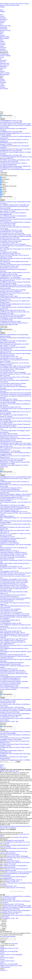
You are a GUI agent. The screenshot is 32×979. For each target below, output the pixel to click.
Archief (17, 5)
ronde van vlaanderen (10, 828)
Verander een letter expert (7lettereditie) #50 (14, 587)
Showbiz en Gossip (5, 25)
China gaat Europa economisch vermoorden (14, 681)
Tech (1, 24)
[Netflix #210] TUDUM (9, 571)
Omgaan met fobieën (8, 540)
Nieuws (21, 3)
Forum (2, 3)
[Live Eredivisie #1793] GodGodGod (12, 574)
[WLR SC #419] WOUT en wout (11, 566)
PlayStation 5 (3, 66)
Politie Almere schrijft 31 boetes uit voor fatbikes (15, 285)
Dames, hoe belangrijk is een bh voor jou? (13, 579)
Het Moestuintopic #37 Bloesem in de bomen (14, 634)
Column (4, 189)
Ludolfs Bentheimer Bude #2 (10, 620)
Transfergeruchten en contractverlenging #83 (14, 615)
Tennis (2, 46)
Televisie (2, 35)
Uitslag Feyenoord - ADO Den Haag (12, 233)
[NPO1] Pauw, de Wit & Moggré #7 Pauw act (15, 508)
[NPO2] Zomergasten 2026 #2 (11, 488)
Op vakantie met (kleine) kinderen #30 (13, 654)
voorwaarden (14, 943)
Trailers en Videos (5, 73)
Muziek (2, 32)
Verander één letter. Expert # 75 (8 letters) (13, 585)
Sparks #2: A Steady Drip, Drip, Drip (12, 670)
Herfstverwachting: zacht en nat (10, 253)
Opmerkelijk (3, 27)
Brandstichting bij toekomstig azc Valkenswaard (15, 166)
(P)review (4, 191)
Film (1, 33)
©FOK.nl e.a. (3, 970)
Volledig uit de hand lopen (9, 489)
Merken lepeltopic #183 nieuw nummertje (14, 554)
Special (4, 193)
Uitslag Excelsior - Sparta (8, 296)
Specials (12, 5)
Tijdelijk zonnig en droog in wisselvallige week (14, 205)
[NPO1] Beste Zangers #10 (10, 678)
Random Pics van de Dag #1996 (11, 155)
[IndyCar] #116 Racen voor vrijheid (12, 505)
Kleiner (4, 923)
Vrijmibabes (5, 621)
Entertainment (4, 29)
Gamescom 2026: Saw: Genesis (10, 321)
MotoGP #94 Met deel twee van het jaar (12, 584)
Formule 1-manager (5, 55)
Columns (26, 3)
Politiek (2, 22)
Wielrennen (3, 47)
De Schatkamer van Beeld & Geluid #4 (13, 552)
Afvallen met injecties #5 (9, 596)
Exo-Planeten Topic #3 (8, 669)
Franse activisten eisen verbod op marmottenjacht (15, 264)
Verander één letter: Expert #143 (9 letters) (14, 582)
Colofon (2, 85)
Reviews (2, 5)
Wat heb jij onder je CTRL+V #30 (12, 555)
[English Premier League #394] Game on (13, 639)
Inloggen (2, 7)
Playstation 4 (3, 60)
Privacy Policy (18, 965)
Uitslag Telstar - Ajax (7, 225)
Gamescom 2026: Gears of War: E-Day (12, 310)
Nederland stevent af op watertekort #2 (13, 595)
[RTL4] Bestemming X (8, 541)
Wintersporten (4, 51)
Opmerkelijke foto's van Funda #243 (12, 599)
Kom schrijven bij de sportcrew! (19, 837)
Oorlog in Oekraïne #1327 (9, 510)
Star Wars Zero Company (8, 252)
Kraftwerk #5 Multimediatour (10, 680)
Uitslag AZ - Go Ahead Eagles (10, 277)
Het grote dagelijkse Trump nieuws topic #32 (14, 507)
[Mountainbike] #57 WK (9, 686)
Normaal (4, 921)
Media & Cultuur (4, 36)
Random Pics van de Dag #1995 (11, 168)
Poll (3, 194)
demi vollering (4, 826)
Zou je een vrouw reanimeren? (10, 609)
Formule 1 (3, 43)
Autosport (2, 44)
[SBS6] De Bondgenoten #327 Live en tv (14, 511)
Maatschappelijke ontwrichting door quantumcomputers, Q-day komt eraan (12, 663)
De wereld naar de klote (8, 274)
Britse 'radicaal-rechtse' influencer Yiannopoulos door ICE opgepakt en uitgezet (15, 282)
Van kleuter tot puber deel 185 (10, 631)
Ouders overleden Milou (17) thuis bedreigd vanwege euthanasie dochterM (14, 688)
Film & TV (3, 68)
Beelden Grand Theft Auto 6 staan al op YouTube (15, 393)
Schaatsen (2, 49)
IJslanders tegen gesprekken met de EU (13, 538)
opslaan (3, 119)
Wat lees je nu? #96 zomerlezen (11, 612)
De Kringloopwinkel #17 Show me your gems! (14, 656)
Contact (2, 84)
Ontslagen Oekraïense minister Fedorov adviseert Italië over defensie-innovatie (15, 439)
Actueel (2, 16)
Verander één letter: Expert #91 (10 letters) (14, 580)
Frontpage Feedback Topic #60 (11, 497)
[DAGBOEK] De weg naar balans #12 (13, 672)
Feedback (2, 87)
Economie (2, 21)
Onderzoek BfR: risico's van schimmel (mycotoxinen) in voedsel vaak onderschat (12, 315)
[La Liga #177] (6, 658)
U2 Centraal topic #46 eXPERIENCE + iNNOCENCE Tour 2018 (13, 557)
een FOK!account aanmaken (7, 936)
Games (2, 57)
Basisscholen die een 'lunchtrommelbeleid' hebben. (16, 477)
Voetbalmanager (4, 54)
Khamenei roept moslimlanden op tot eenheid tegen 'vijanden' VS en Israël (14, 210)
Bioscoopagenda (4, 38)
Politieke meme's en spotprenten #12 (12, 640)
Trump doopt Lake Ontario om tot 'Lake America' (15, 149)
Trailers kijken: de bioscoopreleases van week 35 (15, 272)
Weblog (6, 3)
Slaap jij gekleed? (7, 516)
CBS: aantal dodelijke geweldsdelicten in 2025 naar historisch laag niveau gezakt (15, 160)
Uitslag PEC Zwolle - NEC (9, 266)
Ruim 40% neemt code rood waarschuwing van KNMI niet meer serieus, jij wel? (15, 436)
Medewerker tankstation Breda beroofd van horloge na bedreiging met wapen (14, 323)
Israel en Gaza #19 (7, 536)
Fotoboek (2, 80)
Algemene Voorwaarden (6, 965)
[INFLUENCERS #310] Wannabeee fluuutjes (15, 495)
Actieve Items (15, 3)
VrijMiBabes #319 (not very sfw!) (11, 120)
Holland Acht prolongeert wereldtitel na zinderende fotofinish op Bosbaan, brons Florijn (15, 237)
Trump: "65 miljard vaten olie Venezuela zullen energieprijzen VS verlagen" (15, 462)
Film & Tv (4, 182)
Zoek (9, 3)
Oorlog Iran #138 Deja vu (9, 551)
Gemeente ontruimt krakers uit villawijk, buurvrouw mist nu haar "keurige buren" (13, 290)
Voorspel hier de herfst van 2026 (10, 623)
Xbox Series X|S (4, 65)
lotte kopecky (11, 826)
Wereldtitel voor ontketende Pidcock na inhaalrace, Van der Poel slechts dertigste (15, 222)
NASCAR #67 (6, 601)
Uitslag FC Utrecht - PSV (9, 242)
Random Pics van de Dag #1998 (11, 131)
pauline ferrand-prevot (22, 826)
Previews (7, 5)
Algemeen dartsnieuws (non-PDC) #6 (13, 642)
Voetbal (2, 41)
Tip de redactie (4, 88)
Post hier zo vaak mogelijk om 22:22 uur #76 (14, 613)
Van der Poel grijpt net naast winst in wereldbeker (15, 760)
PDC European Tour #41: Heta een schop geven (15, 573)
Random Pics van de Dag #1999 (11, 122)
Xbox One (3, 62)
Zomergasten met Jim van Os (9, 684)
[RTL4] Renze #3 (7, 643)
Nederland (3, 18)
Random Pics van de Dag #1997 (11, 150)
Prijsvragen (3, 82)
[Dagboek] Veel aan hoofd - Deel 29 (12, 632)
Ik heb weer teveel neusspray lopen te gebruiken (15, 598)
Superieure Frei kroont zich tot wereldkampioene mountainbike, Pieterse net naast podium (15, 240)
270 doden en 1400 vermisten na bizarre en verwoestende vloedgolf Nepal (13, 163)
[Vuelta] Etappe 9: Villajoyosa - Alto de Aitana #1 (16, 494)
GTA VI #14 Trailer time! (9, 543)
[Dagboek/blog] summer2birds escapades (13, 676)
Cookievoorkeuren (5, 967)
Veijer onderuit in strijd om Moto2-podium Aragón (15, 123)
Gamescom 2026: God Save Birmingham (13, 244)
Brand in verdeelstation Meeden (10, 683)
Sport (1, 40)
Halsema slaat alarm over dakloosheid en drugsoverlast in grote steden (13, 216)
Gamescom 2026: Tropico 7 (9, 268)
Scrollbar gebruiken (7, 115)
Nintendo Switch (4, 63)
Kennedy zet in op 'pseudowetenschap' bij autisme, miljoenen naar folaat (14, 869)
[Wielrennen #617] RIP (9, 610)
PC (1, 58)
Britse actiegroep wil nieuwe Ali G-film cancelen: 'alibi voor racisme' (13, 852)
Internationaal (3, 19)
